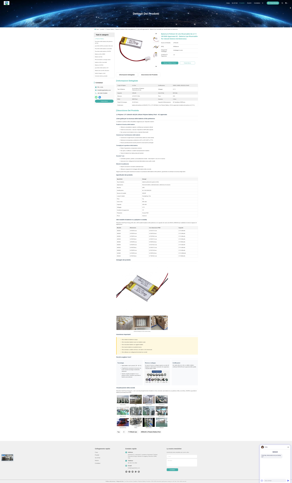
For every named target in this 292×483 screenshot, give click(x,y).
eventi (249, 3)
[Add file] (262, 480)
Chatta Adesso (104, 101)
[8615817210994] (136, 472)
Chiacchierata (274, 3)
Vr (262, 3)
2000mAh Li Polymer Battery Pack (151, 432)
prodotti (241, 3)
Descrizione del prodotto (149, 75)
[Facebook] (129, 472)
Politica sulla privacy (110, 481)
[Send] (288, 480)
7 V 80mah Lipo (132, 432)
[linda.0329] (139, 472)
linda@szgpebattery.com (104, 90)
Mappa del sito (120, 481)
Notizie (97, 460)
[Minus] (288, 447)
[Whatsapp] (96, 97)
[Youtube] (132, 472)
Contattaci (257, 3)
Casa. (228, 3)
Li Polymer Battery (109, 29)
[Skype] (99, 97)
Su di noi (235, 3)
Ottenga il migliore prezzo (170, 63)
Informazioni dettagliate (127, 75)
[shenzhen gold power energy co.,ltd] (6, 3)
